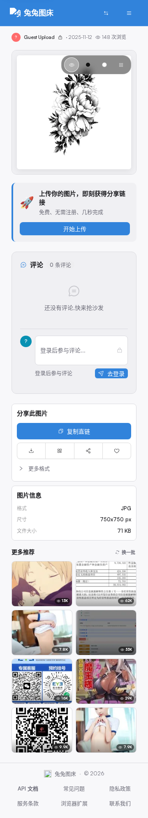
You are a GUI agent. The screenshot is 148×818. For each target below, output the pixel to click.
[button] (74, 468)
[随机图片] (106, 13)
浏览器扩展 (74, 803)
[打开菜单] (129, 13)
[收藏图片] (116, 451)
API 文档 (28, 788)
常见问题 (74, 788)
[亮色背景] (104, 64)
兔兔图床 (38, 12)
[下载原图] (31, 451)
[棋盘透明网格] (120, 64)
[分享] (88, 451)
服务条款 (28, 803)
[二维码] (59, 451)
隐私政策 (120, 788)
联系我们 (120, 803)
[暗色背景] (88, 64)
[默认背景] (71, 64)
